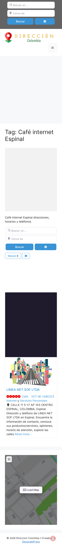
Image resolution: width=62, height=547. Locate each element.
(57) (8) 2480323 (42, 396)
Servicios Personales (33, 400)
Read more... (23, 434)
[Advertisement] (31, 88)
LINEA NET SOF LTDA (23, 390)
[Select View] (26, 256)
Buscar (24, 21)
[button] (9, 371)
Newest (12, 255)
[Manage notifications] (53, 538)
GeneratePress (31, 541)
